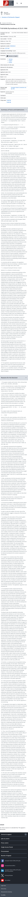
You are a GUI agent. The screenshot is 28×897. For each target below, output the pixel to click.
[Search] (17, 3)
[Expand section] (25, 834)
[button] (14, 109)
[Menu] (21, 3)
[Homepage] (0, 23)
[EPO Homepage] (8, 3)
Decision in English (13, 56)
